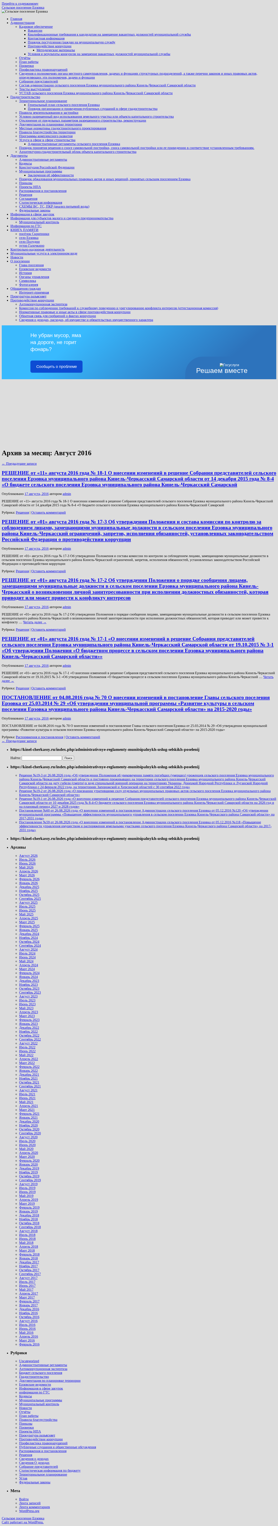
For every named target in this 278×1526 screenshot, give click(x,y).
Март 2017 (27, 1297)
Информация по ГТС (26, 226)
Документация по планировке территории (50, 124)
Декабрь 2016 (29, 1309)
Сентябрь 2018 (30, 1227)
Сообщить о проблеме (56, 366)
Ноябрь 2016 (28, 1313)
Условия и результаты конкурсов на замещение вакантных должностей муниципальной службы (99, 54)
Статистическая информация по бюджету (50, 1470)
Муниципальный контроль (39, 222)
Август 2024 (28, 949)
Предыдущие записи (19, 463)
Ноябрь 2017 (28, 1266)
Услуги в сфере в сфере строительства (47, 140)
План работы (28, 62)
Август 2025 (28, 902)
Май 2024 (26, 961)
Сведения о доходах (34, 1459)
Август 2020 (28, 1137)
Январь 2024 (28, 977)
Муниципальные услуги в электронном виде (43, 253)
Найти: (15, 758)
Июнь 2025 (27, 910)
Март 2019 (27, 1203)
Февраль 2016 (29, 1344)
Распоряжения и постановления (42, 191)
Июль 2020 (27, 1141)
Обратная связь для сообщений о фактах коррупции (57, 316)
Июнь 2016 (27, 1329)
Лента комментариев (34, 1507)
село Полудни (29, 241)
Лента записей (30, 1503)
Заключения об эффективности (51, 175)
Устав (23, 1478)
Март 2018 (27, 1250)
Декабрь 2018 (29, 1215)
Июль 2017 (27, 1282)
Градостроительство (25, 97)
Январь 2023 (28, 1024)
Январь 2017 (28, 1305)
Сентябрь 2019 (30, 1180)
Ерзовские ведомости (35, 269)
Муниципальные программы (40, 171)
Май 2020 (26, 1149)
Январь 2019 (28, 1211)
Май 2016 (26, 1332)
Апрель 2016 (28, 1336)
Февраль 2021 (29, 1114)
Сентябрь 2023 (30, 992)
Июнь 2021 (27, 1098)
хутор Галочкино (31, 245)
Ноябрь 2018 (28, 1219)
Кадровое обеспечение (36, 26)
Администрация (22, 23)
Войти (24, 1499)
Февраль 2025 (29, 926)
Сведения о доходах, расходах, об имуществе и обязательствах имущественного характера (86, 320)
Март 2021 (27, 1110)
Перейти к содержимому (20, 3)
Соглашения (28, 198)
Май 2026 (26, 867)
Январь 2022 (28, 1071)
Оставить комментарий (48, 512)
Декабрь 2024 (29, 934)
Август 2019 (28, 1184)
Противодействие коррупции (49, 46)
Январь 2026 (28, 883)
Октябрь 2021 (29, 1082)
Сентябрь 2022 (30, 1039)
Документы (19, 155)
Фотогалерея (28, 284)
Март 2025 (27, 922)
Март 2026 (27, 875)
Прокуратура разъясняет (28, 296)
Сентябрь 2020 (30, 1133)
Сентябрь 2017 (30, 1274)
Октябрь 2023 (29, 988)
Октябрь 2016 (29, 1317)
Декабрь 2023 (29, 981)
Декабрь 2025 (29, 887)
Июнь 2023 (27, 1004)
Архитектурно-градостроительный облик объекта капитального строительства (77, 152)
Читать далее (34, 622)
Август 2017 (28, 1278)
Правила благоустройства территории (47, 132)
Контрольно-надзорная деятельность (37, 249)
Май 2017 (26, 1289)
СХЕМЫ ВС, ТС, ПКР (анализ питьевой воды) (54, 206)
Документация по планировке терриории (50, 1380)
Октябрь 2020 (29, 1129)
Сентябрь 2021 (30, 1086)
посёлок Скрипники (34, 234)
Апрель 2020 (28, 1153)
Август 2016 (28, 1321)
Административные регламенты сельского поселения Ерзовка (74, 144)
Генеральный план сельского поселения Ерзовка (64, 105)
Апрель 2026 (28, 871)
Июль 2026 (27, 859)
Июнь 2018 (27, 1239)
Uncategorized (29, 1361)
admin (67, 494)
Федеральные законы (34, 210)
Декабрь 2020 (29, 1121)
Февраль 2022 (29, 1067)
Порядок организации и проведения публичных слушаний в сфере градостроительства (92, 109)
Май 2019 (26, 1196)
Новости (16, 257)
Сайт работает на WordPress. (23, 1522)
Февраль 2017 (29, 1301)
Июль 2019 (27, 1188)
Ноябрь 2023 (28, 984)
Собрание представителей (38, 81)
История (25, 273)
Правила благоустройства (38, 1420)
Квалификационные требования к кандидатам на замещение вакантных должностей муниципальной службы (109, 34)
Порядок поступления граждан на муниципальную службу (71, 42)
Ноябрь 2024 (28, 938)
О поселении (20, 261)
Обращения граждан (25, 288)
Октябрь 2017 (29, 1270)
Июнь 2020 (27, 1145)
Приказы (25, 183)
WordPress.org (29, 1511)
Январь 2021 (28, 1117)
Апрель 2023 (28, 1012)
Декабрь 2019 (29, 1168)
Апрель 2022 (28, 1059)
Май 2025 (26, 914)
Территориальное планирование (43, 101)
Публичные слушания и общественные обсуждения (57, 1447)
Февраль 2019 (29, 1207)
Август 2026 (28, 855)
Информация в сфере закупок (32, 214)
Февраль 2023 (29, 1020)
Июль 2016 (27, 1325)
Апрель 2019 (28, 1200)
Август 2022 (28, 1043)
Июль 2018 (27, 1235)
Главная (16, 19)
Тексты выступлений (35, 89)
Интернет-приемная (34, 292)
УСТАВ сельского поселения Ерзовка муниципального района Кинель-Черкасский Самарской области (96, 93)
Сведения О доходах (34, 1463)
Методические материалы (55, 50)
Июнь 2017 (27, 1286)
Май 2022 (26, 1055)
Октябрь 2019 (29, 1176)
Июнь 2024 (27, 957)
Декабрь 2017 (29, 1262)
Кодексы (25, 163)
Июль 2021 (27, 1094)
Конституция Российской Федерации (46, 167)
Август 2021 (28, 1090)
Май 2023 (26, 1008)
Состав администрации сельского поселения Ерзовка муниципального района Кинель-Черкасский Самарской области (107, 85)
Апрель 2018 (28, 1246)
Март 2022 (27, 1063)
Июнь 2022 (27, 1051)
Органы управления (34, 277)
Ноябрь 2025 (28, 891)
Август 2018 (28, 1231)
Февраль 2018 (29, 1254)
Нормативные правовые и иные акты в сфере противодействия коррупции (75, 312)
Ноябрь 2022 (28, 1031)
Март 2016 (27, 1340)
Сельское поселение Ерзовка (23, 7)
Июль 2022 (27, 1047)
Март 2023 (27, 1016)
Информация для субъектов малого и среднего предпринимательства (61, 218)
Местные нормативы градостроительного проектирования (62, 128)
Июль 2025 (27, 906)
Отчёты (24, 58)
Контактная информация (46, 38)
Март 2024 (27, 969)
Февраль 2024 (29, 973)
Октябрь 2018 (29, 1223)
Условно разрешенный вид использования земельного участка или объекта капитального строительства (96, 116)
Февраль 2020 (29, 1160)
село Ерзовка (28, 238)
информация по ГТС (34, 1392)
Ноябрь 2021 (28, 1078)
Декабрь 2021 (29, 1074)
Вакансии (35, 30)
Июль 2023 (27, 1000)
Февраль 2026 (29, 879)
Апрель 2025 (28, 918)
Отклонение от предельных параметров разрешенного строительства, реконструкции (82, 120)
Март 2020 (27, 1157)
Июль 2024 (27, 953)
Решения (25, 195)
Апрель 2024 (28, 965)
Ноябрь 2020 (28, 1125)
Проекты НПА (30, 187)
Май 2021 (26, 1102)
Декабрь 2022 (29, 1027)
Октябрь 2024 (29, 941)
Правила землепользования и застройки (48, 112)
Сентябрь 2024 (30, 945)
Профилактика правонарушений (43, 69)
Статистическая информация (40, 202)
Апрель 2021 (28, 1106)
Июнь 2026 (27, 863)
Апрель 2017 (28, 1293)
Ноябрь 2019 (28, 1172)
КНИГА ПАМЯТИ (24, 230)
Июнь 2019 (27, 1192)
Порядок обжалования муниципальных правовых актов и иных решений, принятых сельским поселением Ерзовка (104, 179)
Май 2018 (26, 1243)
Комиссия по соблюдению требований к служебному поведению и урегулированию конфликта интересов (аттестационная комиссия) (118, 308)
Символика (27, 281)
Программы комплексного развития (46, 136)
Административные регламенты (43, 159)
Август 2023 (28, 996)
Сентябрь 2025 (30, 898)
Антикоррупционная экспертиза (43, 304)
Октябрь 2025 (29, 895)
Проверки (26, 66)
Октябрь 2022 (29, 1035)
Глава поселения (31, 265)
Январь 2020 (28, 1164)
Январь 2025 (28, 930)
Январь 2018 (28, 1258)
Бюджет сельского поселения (40, 1373)
